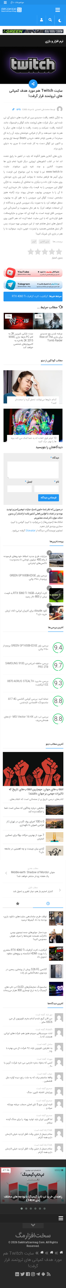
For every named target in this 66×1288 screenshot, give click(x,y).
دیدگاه (55, 458)
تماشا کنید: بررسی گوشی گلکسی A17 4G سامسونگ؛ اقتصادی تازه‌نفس (28, 701)
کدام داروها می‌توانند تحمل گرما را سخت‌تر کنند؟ (35, 401)
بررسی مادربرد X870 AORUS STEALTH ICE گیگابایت (27, 683)
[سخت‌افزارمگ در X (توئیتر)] (22, 1274)
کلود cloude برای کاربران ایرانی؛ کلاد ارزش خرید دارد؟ (26, 613)
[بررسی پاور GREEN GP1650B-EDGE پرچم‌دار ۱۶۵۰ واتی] (56, 578)
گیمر (34, 241)
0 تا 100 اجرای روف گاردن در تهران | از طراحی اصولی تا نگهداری (25, 823)
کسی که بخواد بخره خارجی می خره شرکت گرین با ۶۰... (28, 1065)
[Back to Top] (33, 1225)
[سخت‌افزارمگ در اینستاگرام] (33, 1274)
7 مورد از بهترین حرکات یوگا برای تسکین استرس (24, 837)
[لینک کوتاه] (13, 109)
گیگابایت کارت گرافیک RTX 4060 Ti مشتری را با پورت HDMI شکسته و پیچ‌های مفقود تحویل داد (27, 297)
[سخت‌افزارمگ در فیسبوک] (28, 1274)
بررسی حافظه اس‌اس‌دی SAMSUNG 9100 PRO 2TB (26, 665)
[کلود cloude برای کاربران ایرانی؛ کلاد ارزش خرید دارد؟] (56, 613)
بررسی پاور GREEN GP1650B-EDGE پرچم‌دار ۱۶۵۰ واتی (28, 577)
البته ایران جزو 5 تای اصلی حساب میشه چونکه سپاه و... (29, 1106)
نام (56, 482)
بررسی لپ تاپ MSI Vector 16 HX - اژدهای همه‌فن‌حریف (26, 719)
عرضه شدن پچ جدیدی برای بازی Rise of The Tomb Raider (51, 337)
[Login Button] (41, 19)
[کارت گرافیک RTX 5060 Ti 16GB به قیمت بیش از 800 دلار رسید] (56, 595)
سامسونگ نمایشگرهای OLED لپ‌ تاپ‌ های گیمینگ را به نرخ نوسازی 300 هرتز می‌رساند (25, 989)
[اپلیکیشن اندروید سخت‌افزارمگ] (43, 1274)
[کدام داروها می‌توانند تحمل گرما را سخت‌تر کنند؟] (33, 386)
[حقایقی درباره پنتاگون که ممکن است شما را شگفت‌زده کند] (54, 810)
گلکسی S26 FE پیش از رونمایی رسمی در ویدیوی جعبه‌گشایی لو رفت (26, 971)
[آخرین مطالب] (48, 904)
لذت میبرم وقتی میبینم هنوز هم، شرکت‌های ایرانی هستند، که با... (28, 1035)
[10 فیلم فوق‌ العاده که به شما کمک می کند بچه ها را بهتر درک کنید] (33, 425)
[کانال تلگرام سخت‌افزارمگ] (38, 1274)
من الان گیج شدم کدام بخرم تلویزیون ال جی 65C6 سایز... (30, 1020)
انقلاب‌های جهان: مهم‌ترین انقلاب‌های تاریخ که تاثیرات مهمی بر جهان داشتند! (36, 791)
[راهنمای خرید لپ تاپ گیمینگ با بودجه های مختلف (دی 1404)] (33, 1185)
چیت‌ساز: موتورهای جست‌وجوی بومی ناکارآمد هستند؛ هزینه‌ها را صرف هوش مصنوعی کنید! (28, 936)
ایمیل (28, 482)
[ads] (33, 31)
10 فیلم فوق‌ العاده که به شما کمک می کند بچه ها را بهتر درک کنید (33, 440)
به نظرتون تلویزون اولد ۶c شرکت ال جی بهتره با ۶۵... (29, 1050)
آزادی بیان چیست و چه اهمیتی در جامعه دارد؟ (24, 850)
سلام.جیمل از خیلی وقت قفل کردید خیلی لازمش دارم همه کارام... (28, 1136)
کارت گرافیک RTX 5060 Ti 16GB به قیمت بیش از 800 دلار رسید (25, 595)
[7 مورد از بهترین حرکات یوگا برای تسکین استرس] (54, 837)
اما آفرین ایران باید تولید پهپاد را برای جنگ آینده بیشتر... (29, 1121)
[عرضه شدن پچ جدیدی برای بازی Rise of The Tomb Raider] (48, 321)
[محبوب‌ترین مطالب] (18, 904)
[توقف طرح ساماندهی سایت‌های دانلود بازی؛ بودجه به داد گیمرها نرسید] (56, 918)
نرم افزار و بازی (54, 41)
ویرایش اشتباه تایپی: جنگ (39, 1092)
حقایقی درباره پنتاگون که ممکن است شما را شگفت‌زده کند (24, 810)
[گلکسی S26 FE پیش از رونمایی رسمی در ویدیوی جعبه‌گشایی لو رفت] (56, 971)
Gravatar (30, 531)
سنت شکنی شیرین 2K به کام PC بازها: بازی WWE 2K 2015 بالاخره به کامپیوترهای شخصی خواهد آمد (20, 341)
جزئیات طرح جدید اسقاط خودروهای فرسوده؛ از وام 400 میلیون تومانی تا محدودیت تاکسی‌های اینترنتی (25, 559)
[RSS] (48, 1274)
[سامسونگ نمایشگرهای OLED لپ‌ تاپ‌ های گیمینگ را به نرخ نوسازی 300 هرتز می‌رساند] (56, 989)
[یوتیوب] (33, 273)
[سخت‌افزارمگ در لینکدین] (17, 1274)
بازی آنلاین (44, 241)
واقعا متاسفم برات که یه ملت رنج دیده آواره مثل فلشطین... (29, 1079)
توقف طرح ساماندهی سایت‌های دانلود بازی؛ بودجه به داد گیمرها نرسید (25, 918)
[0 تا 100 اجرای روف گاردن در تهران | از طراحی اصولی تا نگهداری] (54, 823)
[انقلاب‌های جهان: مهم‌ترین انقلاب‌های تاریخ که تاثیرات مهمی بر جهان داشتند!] (33, 769)
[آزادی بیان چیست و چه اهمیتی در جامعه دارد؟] (54, 851)
